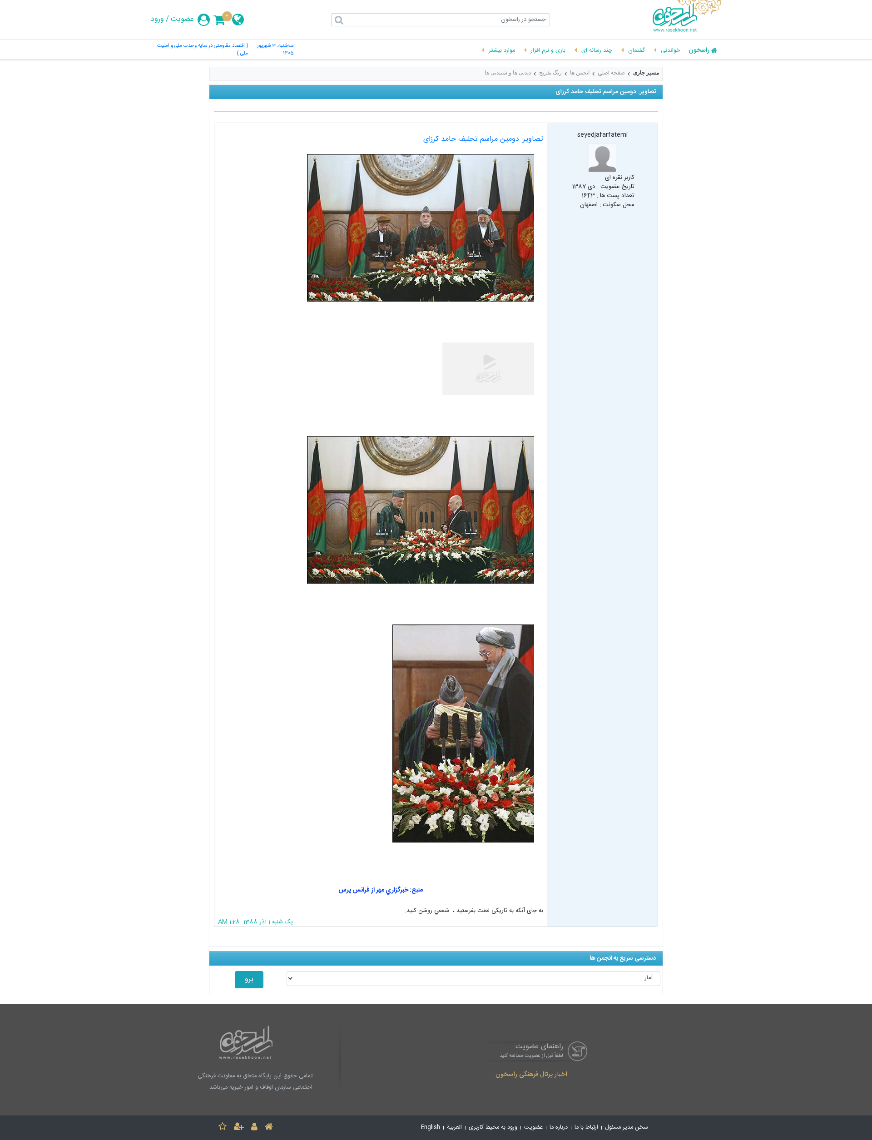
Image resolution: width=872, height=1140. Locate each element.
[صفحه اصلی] (269, 1128)
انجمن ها (580, 72)
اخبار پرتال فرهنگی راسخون (531, 1075)
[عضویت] (239, 1128)
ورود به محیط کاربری (493, 1127)
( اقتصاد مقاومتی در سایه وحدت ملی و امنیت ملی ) (202, 50)
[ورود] (254, 1128)
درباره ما (559, 1127)
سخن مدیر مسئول (626, 1127)
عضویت (182, 19)
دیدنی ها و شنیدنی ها (508, 72)
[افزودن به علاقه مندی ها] (222, 1128)
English (430, 1127)
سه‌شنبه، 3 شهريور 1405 (275, 50)
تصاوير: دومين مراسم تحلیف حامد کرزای (483, 139)
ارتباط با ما (586, 1127)
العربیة (454, 1127)
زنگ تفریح (550, 72)
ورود (157, 19)
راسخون (699, 51)
